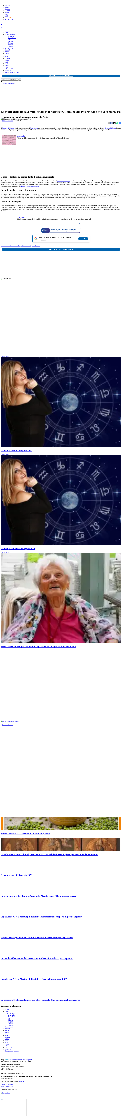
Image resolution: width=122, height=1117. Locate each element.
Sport (6, 14)
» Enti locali (10, 83)
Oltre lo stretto (9, 19)
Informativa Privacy (7, 1086)
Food (6, 16)
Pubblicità (8, 70)
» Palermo (4, 83)
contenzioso (9, 246)
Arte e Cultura (9, 69)
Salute (6, 63)
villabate (37, 246)
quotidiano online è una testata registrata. (17, 1060)
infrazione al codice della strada (29, 186)
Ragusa (10, 43)
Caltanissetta (12, 38)
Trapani (10, 46)
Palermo (7, 5)
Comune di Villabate (8, 128)
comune (3, 246)
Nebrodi (7, 51)
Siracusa (7, 9)
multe (14, 246)
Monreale (7, 50)
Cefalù (7, 53)
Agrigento (11, 36)
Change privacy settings (12, 72)
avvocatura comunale (63, 181)
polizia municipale (25, 246)
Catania (7, 7)
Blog (6, 67)
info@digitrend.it (22, 1081)
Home (6, 56)
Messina (10, 41)
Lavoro (7, 65)
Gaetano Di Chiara (110, 128)
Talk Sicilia (8, 17)
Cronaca (7, 10)
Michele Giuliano (7, 121)
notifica (18, 246)
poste (33, 246)
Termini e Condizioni (7, 1084)
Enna (10, 39)
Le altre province (10, 34)
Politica (7, 12)
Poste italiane (34, 128)
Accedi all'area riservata (61, 76)
